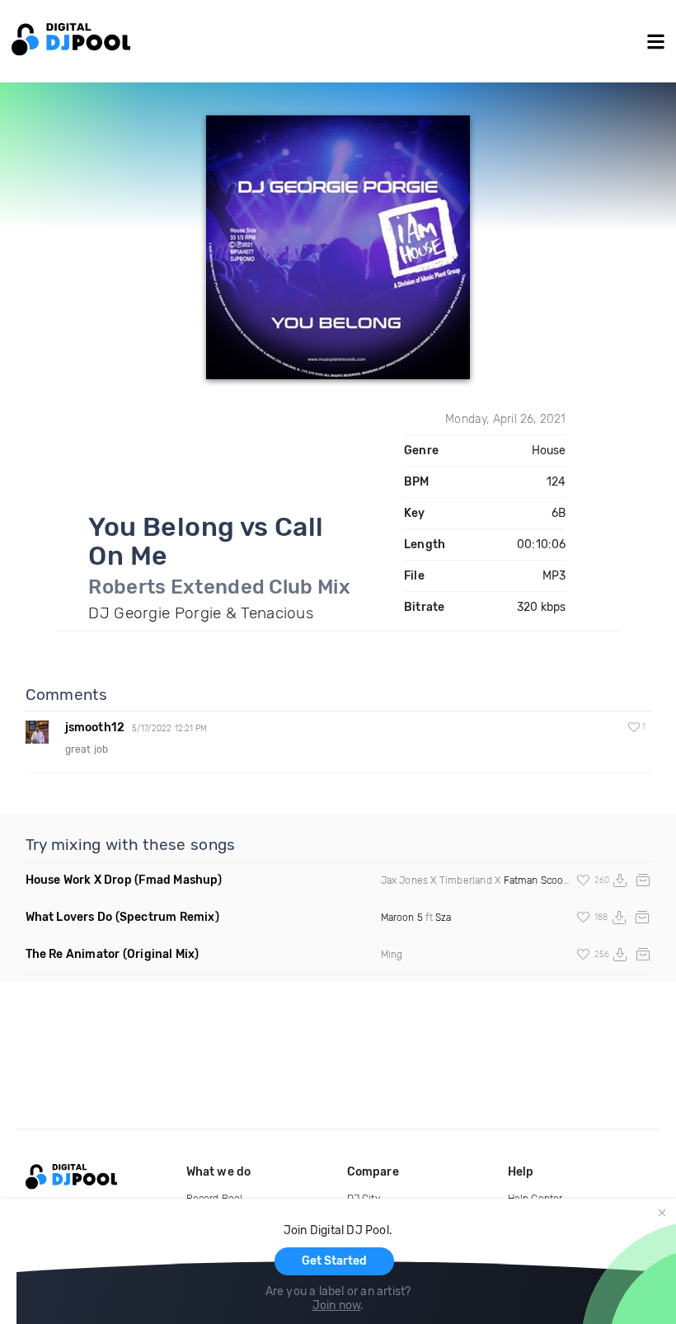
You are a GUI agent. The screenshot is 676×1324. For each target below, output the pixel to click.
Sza (443, 917)
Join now (336, 1305)
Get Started (334, 1261)
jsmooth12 (95, 728)
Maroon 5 (402, 917)
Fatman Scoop (537, 880)
